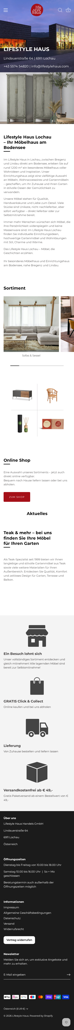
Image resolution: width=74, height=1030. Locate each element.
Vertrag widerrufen (19, 940)
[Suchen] (60, 11)
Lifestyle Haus (20, 1015)
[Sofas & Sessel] (31, 324)
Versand (9, 923)
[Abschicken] (68, 974)
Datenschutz (12, 918)
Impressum (11, 907)
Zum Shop (17, 496)
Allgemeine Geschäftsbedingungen (27, 912)
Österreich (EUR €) (14, 1008)
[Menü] (6, 10)
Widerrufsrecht (14, 929)
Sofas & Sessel (31, 355)
